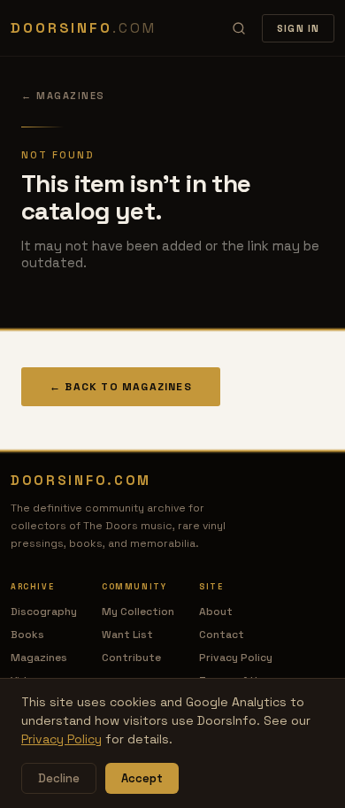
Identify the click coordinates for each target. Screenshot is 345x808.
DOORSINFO (83, 28)
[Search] (238, 28)
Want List (127, 634)
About (216, 611)
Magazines (39, 657)
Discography (44, 611)
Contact (221, 634)
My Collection (138, 611)
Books (27, 634)
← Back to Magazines (121, 387)
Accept (142, 778)
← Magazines (63, 95)
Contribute (131, 657)
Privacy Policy (235, 657)
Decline (59, 778)
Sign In (298, 28)
